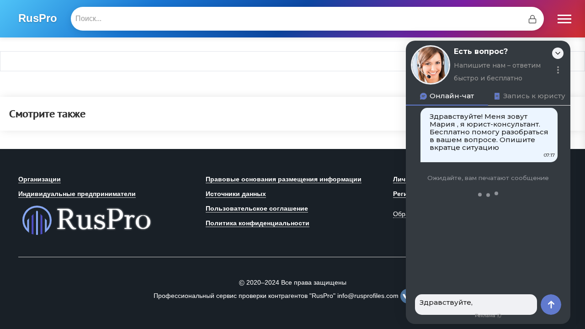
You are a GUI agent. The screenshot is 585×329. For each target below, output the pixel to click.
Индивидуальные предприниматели (77, 193)
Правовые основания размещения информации (284, 179)
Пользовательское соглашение (257, 208)
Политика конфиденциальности (257, 223)
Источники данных (236, 193)
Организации (39, 179)
